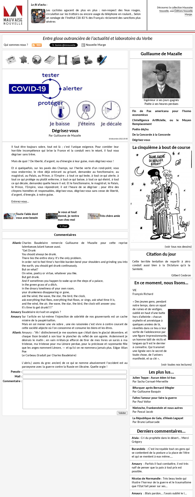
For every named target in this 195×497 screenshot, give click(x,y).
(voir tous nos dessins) (178, 246)
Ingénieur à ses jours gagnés (161, 100)
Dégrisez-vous (141, 140)
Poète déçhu (140, 129)
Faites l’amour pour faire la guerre (155, 398)
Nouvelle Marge (95, 45)
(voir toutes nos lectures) (176, 364)
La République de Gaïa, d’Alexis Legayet (158, 418)
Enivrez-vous (19, 201)
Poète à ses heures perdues (161, 104)
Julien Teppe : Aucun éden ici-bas (154, 377)
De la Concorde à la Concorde (151, 134)
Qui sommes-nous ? (16, 45)
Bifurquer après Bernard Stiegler (153, 388)
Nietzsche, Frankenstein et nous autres (158, 408)
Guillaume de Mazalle (161, 54)
